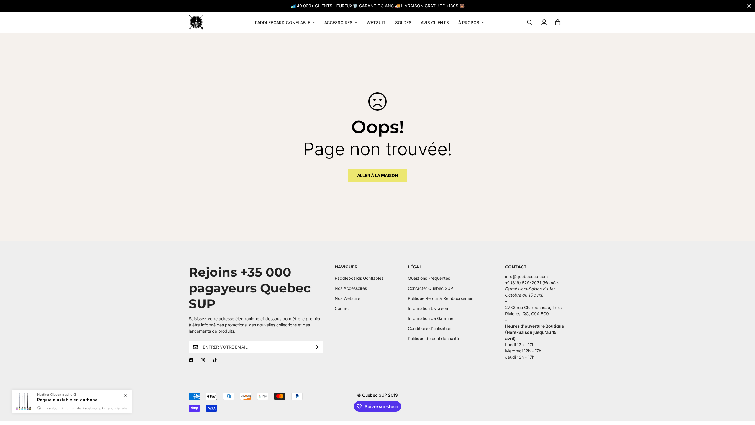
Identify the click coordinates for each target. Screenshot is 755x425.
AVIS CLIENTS (435, 22)
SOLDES (403, 22)
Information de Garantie (430, 318)
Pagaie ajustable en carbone (67, 399)
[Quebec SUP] (196, 22)
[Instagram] (203, 360)
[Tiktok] (214, 360)
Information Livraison (428, 308)
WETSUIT (376, 22)
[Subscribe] (316, 347)
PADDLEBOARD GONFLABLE (282, 22)
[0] (557, 22)
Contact (342, 308)
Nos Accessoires (351, 288)
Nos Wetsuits (347, 298)
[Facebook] (191, 360)
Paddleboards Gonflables (359, 278)
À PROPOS (468, 22)
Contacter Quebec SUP (430, 288)
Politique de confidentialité (433, 338)
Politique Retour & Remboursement (441, 298)
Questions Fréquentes (429, 278)
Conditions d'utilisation (429, 328)
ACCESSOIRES (338, 22)
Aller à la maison (377, 175)
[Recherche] (529, 22)
